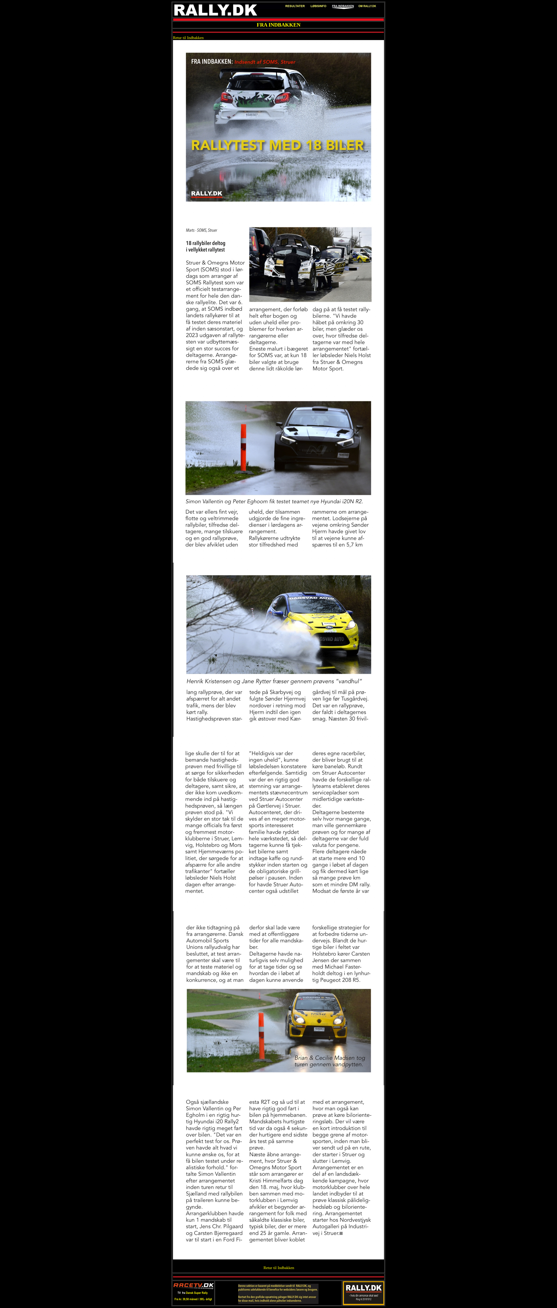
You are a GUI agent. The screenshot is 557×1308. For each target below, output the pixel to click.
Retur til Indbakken (188, 37)
